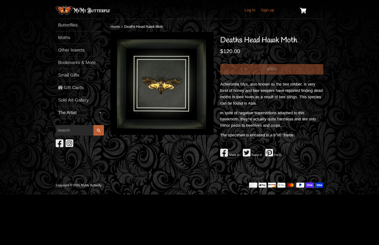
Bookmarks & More (77, 62)
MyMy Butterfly (91, 185)
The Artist (80, 112)
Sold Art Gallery (73, 100)
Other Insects (71, 50)
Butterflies (68, 25)
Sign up (267, 10)
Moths (64, 37)
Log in (250, 10)
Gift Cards (73, 87)
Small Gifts (68, 75)
